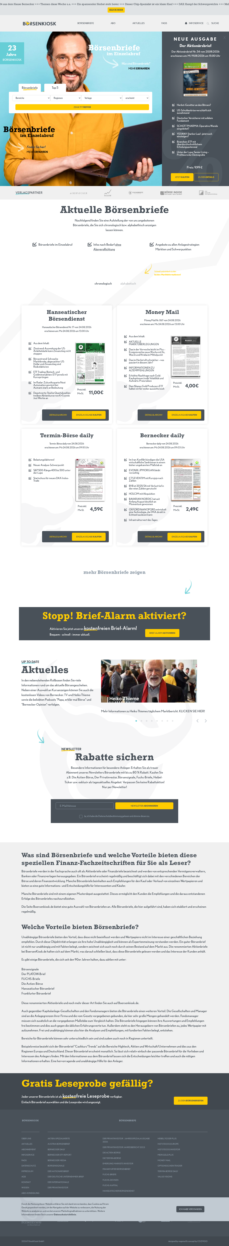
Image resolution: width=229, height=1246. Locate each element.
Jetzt (182, 177)
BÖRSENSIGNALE (56, 1165)
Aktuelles (138, 23)
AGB (23, 1176)
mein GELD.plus (166, 1155)
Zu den (190, 1100)
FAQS (24, 1160)
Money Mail (164, 1160)
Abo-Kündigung (30, 1193)
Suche (215, 23)
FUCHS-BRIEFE (109, 1174)
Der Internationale (58, 1182)
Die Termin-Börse (112, 1158)
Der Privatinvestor (58, 1187)
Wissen (25, 1187)
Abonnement (28, 1149)
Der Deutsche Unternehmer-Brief (66, 1176)
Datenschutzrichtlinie (65, 1214)
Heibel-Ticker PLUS (167, 1138)
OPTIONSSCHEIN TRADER (170, 1165)
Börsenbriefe (86, 23)
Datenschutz (28, 1165)
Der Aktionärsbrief (58, 1171)
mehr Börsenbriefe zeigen (114, 572)
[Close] (224, 36)
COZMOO (202, 1241)
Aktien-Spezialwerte (59, 1138)
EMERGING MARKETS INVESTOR (118, 1163)
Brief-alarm (162, 633)
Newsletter (144, 806)
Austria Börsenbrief (59, 1144)
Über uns (26, 1138)
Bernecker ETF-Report (59, 1155)
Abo (113, 23)
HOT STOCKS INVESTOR (169, 1149)
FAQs (164, 23)
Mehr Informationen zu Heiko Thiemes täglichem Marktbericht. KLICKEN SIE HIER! (153, 711)
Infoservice (196, 23)
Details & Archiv (58, 415)
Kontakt (26, 1182)
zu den (206, 177)
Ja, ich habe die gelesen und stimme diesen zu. (117, 816)
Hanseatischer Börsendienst (118, 1191)
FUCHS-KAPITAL (110, 1185)
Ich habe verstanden (190, 1209)
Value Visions (165, 1176)
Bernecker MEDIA (57, 1160)
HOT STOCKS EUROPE (168, 1144)
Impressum (27, 1171)
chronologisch (103, 283)
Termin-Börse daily (168, 1171)
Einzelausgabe (88, 415)
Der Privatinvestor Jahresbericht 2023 (124, 1147)
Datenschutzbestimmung (110, 816)
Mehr (139, 68)
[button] (55, 88)
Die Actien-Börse (112, 1152)
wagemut (182, 1241)
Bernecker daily (56, 1149)
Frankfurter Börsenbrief (116, 1169)
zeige (82, 107)
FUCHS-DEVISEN (110, 1180)
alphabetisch (128, 283)
